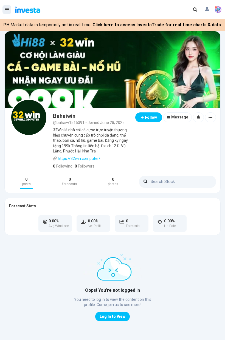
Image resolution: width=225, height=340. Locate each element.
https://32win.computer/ (79, 158)
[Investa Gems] (218, 9)
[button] (207, 9)
